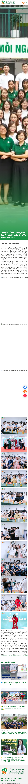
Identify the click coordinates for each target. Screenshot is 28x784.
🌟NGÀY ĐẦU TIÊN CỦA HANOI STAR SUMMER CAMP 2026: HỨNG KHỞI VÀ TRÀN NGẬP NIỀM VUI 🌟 (13, 708)
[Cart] (23, 2)
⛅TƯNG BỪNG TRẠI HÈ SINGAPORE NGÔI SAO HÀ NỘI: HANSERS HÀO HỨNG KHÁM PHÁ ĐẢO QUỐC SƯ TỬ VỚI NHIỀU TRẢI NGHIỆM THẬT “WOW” (14, 734)
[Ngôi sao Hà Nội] (8, 2)
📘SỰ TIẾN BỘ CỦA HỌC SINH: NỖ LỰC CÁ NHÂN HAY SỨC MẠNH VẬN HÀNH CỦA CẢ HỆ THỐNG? (13, 683)
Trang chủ (4, 243)
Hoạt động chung (14, 243)
